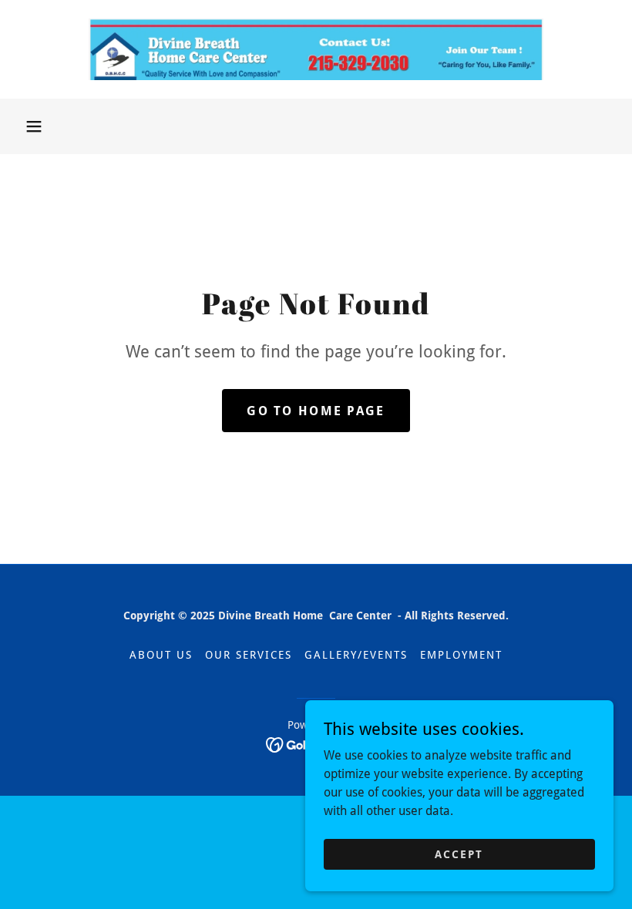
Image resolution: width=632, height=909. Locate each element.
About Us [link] (161, 655)
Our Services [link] (248, 655)
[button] (33, 126)
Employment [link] (461, 655)
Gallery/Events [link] (356, 655)
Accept (459, 853)
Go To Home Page (316, 411)
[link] (316, 49)
